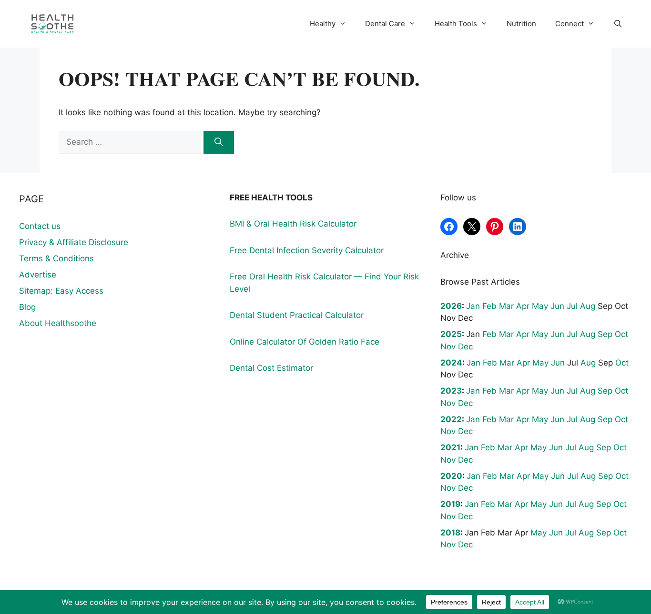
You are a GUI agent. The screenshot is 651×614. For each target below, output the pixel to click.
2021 (450, 447)
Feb (489, 306)
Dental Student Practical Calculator (297, 315)
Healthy (323, 23)
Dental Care (385, 23)
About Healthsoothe (57, 323)
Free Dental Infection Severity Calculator (307, 250)
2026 (451, 306)
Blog (27, 307)
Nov (448, 346)
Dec (465, 346)
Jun (557, 306)
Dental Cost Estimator (271, 368)
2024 (451, 362)
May (540, 306)
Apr (522, 306)
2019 (450, 504)
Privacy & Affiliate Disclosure (73, 242)
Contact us (40, 226)
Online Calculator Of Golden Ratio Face (304, 342)
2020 (451, 476)
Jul (572, 306)
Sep (605, 334)
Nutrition (521, 23)
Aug (587, 306)
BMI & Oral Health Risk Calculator (293, 223)
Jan (473, 306)
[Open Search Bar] (618, 24)
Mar (506, 306)
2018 (450, 532)
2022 (451, 419)
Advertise (37, 274)
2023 (451, 391)
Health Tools (456, 23)
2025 (451, 334)
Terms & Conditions (56, 258)
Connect (569, 23)
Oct (621, 334)
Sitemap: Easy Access (61, 291)
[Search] (218, 142)
